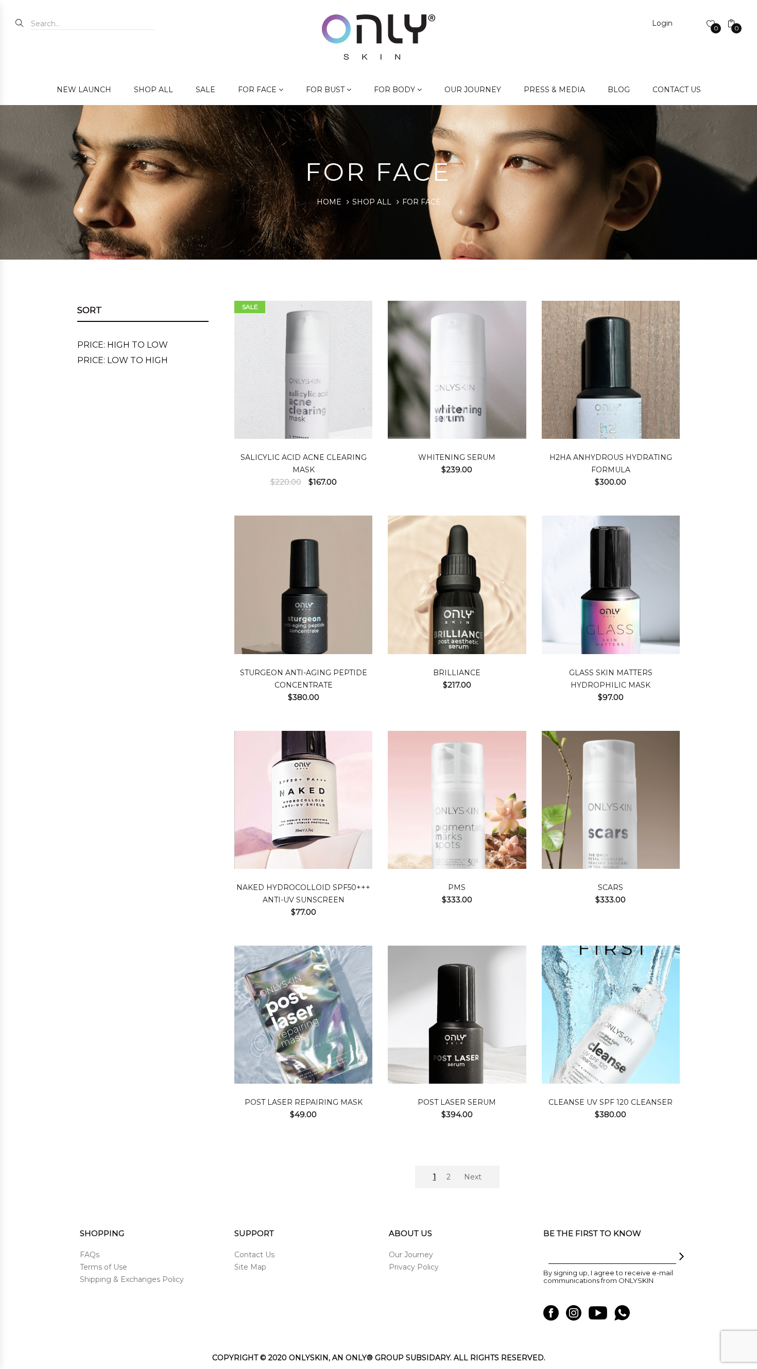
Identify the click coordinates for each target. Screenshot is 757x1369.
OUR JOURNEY (472, 89)
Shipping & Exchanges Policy (132, 1279)
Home (329, 202)
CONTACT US (676, 89)
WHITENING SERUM (456, 457)
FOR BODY (394, 89)
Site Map (250, 1267)
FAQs (89, 1254)
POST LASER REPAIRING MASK (304, 1102)
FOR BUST (325, 89)
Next (472, 1177)
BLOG (619, 89)
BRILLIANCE (456, 672)
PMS (457, 887)
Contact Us (254, 1254)
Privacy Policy (414, 1267)
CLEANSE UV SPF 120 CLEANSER (610, 1102)
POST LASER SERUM (457, 1102)
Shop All (371, 202)
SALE (205, 89)
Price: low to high (122, 360)
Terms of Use (103, 1267)
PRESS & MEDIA (554, 89)
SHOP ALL (153, 89)
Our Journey (411, 1254)
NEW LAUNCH (84, 89)
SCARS (610, 887)
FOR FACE (257, 89)
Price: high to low (122, 345)
